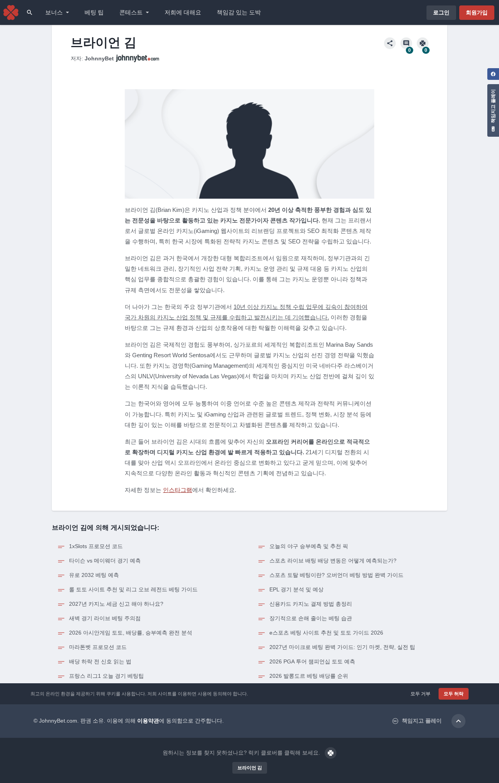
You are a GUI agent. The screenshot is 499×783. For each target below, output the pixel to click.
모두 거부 (420, 694)
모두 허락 (454, 694)
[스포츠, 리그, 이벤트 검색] (29, 12)
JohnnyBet (99, 58)
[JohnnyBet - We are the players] (11, 12)
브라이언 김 (249, 768)
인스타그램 (177, 490)
